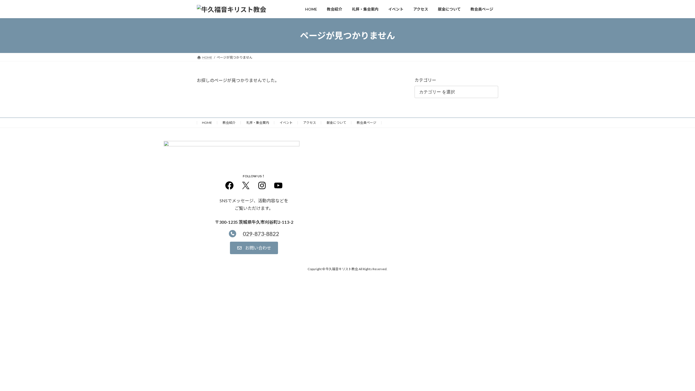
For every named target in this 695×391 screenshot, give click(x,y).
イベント (286, 123)
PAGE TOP (674, 374)
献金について (336, 123)
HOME (207, 123)
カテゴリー (425, 80)
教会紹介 (229, 123)
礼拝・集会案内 (257, 123)
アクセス (309, 123)
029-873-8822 (261, 233)
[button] (254, 248)
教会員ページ (366, 123)
